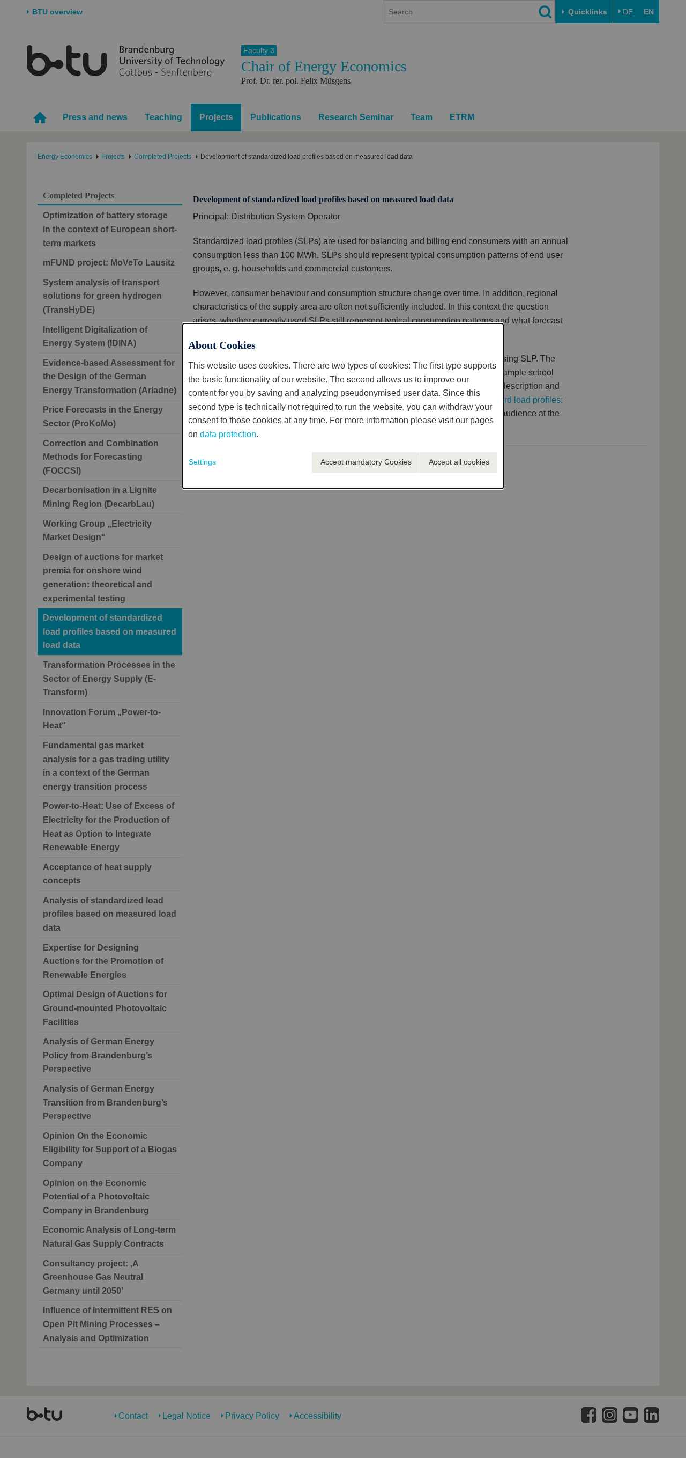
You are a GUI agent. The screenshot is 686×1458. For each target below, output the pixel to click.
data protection (228, 434)
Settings (202, 462)
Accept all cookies (459, 462)
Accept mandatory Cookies (366, 462)
